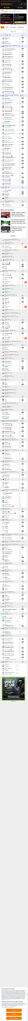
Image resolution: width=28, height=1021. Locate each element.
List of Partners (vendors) (7, 1007)
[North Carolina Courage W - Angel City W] (13, 610)
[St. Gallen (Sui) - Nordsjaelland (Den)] (13, 157)
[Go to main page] (8, 4)
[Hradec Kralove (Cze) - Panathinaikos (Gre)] (13, 130)
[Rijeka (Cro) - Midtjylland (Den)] (13, 172)
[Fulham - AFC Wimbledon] (13, 43)
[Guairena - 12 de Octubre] (13, 465)
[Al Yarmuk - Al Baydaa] (13, 665)
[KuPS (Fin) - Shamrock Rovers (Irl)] (13, 99)
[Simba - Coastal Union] (13, 578)
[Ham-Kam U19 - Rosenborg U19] (13, 458)
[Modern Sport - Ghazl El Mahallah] (13, 362)
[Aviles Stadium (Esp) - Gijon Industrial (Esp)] (13, 654)
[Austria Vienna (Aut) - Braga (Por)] (13, 161)
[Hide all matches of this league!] (25, 35)
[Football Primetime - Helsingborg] (13, 552)
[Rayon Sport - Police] (13, 516)
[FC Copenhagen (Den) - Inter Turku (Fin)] (13, 126)
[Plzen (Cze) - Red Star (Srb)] (13, 69)
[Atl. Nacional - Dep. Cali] (13, 334)
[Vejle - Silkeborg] (13, 348)
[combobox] (13, 31)
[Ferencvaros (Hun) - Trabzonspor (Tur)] (13, 92)
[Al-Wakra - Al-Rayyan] (13, 487)
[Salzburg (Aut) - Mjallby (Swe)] (13, 73)
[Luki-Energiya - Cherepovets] (13, 498)
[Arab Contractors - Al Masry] (13, 366)
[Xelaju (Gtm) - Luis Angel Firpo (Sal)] (13, 436)
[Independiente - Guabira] (13, 282)
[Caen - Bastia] (13, 383)
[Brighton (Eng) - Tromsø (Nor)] (13, 168)
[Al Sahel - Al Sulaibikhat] (13, 413)
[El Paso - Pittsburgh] (13, 596)
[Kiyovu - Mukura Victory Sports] (13, 512)
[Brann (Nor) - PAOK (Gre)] (13, 122)
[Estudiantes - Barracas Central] (13, 247)
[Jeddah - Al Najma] (13, 527)
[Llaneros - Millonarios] (13, 338)
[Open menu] (24, 4)
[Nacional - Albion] (13, 589)
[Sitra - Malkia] (13, 267)
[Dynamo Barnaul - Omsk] (13, 494)
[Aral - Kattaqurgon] (13, 617)
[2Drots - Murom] (13, 501)
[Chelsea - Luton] (13, 39)
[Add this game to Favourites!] (1, 39)
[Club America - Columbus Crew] (13, 447)
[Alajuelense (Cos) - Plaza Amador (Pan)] (13, 432)
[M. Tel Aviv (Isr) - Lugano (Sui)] (13, 107)
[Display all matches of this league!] (25, 198)
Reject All (14, 1014)
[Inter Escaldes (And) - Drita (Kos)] (13, 134)
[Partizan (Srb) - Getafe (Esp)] (13, 184)
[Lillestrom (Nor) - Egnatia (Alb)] (13, 61)
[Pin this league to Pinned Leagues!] (9, 198)
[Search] (21, 4)
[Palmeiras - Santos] (13, 299)
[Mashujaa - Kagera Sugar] (13, 574)
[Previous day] (2, 31)
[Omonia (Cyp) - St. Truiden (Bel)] (13, 65)
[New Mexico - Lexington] (13, 600)
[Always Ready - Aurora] (13, 278)
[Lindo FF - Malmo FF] (13, 560)
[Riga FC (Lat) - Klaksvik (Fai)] (13, 145)
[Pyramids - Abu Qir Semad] (13, 370)
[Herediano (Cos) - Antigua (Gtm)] (13, 424)
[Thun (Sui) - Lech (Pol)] (13, 84)
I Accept (14, 1010)
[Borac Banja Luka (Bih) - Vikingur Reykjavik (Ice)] (13, 165)
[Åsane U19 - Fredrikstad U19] (13, 454)
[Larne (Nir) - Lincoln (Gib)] (13, 180)
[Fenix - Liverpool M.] (13, 585)
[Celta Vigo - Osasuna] (13, 191)
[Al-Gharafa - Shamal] (13, 483)
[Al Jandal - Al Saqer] (13, 531)
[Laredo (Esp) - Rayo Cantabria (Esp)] (13, 651)
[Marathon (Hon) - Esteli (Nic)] (13, 428)
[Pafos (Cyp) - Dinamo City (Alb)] (13, 138)
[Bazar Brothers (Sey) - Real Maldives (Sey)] (13, 647)
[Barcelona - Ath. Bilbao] (13, 195)
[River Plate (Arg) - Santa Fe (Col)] (13, 538)
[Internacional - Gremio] (13, 307)
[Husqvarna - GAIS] (13, 556)
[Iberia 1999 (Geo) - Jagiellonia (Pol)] (13, 53)
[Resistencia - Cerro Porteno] (13, 469)
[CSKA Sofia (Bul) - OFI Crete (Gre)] (13, 80)
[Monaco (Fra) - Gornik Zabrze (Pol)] (13, 118)
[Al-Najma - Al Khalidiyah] (13, 264)
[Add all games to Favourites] (1, 35)
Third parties (6, 999)
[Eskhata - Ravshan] (13, 567)
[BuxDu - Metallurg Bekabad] (13, 625)
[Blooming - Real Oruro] (13, 274)
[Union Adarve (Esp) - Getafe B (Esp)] (13, 639)
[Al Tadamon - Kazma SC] (13, 417)
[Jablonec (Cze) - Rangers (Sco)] (13, 103)
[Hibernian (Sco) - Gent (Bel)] (13, 176)
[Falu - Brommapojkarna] (13, 548)
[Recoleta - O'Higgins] (13, 327)
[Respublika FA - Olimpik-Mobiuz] (13, 621)
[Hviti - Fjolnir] (13, 400)
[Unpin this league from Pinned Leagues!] (9, 35)
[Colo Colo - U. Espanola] (13, 323)
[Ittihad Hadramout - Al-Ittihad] (13, 669)
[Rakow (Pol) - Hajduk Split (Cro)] (13, 141)
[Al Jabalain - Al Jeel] (13, 523)
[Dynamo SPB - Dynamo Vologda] (13, 505)
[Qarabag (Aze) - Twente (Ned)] (13, 111)
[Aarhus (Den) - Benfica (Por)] (13, 77)
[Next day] (25, 31)
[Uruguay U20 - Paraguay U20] (13, 632)
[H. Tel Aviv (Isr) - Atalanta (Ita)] (13, 153)
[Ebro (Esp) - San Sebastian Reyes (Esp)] (13, 658)
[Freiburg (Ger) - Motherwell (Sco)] (13, 114)
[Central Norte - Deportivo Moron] (13, 205)
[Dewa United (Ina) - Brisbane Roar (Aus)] (13, 643)
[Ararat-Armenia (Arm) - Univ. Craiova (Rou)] (13, 50)
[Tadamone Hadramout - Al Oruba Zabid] (13, 673)
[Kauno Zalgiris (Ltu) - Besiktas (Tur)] (13, 57)
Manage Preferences (14, 1018)
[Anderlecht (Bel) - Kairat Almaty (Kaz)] (13, 88)
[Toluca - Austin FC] (13, 443)
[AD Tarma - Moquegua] (13, 476)
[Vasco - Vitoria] (13, 303)
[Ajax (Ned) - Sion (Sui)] (13, 149)
